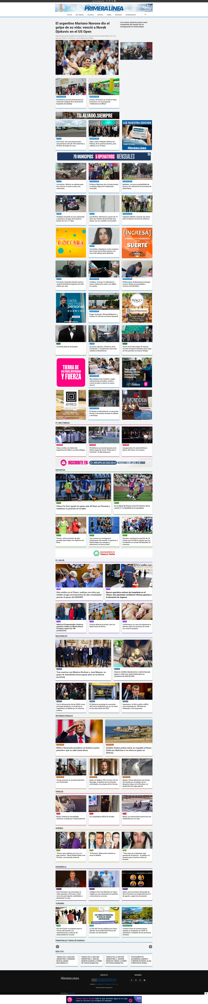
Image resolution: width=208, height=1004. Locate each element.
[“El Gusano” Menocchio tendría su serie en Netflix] (104, 840)
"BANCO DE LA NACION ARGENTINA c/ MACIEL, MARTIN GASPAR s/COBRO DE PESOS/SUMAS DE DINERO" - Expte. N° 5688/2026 (91, 962)
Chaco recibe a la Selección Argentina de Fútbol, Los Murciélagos (70, 449)
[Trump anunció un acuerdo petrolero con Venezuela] (71, 767)
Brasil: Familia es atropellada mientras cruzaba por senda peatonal (70, 818)
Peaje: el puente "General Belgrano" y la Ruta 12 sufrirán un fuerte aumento (103, 315)
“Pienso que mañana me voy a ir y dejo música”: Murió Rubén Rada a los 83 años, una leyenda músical (70, 855)
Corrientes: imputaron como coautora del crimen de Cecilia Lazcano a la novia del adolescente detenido (103, 251)
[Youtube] (115, 1)
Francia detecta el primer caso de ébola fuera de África (102, 626)
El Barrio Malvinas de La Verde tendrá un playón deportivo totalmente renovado (103, 186)
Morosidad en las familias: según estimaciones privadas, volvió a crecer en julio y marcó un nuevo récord (102, 382)
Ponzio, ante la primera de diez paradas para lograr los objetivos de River (70, 540)
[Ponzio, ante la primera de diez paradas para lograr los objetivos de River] (71, 525)
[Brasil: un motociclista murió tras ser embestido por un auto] (137, 803)
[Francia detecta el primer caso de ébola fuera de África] (104, 611)
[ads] (87, 115)
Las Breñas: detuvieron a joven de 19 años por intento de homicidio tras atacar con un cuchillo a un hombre (103, 219)
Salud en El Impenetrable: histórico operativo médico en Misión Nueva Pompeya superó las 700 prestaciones (69, 628)
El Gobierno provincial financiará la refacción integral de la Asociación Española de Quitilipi (69, 102)
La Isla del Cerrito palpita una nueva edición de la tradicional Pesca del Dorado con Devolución (103, 931)
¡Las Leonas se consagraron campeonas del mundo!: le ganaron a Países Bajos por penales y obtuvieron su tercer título (103, 541)
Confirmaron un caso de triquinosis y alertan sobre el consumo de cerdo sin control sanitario (137, 627)
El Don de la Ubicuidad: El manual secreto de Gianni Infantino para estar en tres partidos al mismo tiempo (137, 349)
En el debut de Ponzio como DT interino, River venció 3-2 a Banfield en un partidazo (132, 507)
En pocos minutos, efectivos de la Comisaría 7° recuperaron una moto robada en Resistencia (103, 349)
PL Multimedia (59, 444)
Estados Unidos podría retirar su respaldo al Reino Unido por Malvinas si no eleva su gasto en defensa (128, 750)
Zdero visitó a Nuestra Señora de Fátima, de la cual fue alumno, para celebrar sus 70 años (102, 144)
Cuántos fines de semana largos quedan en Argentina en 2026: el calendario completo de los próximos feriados (137, 932)
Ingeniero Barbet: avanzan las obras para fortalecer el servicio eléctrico (136, 218)
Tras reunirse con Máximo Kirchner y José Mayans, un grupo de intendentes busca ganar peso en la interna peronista (81, 674)
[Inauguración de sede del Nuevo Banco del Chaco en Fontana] (137, 435)
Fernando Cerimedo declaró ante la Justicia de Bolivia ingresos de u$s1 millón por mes (70, 284)
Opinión (58, 343)
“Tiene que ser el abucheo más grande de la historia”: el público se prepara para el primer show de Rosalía (136, 856)
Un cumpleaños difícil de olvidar (101, 817)
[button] (145, 15)
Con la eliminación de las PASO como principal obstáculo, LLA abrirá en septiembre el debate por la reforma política (70, 707)
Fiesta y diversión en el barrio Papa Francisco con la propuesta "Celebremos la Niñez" (103, 102)
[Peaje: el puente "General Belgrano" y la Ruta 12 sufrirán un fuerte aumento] (104, 301)
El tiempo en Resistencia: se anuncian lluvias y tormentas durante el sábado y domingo (103, 413)
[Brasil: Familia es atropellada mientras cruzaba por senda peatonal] (71, 803)
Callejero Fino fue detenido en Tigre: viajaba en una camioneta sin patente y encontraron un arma (103, 894)
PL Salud (58, 589)
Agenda (109, 14)
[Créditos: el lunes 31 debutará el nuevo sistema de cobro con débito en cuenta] (104, 269)
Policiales (90, 14)
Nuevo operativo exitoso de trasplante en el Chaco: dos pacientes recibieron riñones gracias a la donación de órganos (128, 594)
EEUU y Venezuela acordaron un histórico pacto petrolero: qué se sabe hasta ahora (77, 749)
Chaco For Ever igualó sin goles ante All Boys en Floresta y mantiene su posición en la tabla (83, 507)
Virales (58, 813)
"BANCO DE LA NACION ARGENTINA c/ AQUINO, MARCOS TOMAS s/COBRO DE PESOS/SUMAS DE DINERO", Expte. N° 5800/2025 (116, 962)
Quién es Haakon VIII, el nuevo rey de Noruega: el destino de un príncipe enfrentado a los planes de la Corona (103, 782)
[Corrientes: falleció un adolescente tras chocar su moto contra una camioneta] (71, 171)
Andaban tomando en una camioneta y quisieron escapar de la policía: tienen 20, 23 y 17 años (70, 219)
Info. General (80, 14)
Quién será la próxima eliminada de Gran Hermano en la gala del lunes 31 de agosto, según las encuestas (137, 894)
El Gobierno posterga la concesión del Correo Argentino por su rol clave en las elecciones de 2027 (103, 706)
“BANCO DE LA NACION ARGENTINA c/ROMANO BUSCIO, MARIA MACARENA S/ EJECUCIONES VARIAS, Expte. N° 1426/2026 (65, 962)
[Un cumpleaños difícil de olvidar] (104, 803)
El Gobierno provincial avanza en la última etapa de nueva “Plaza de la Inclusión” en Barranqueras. (102, 450)
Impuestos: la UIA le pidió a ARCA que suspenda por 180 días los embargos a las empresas (135, 706)
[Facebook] (107, 1)
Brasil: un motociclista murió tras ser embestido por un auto (137, 818)
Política (69, 14)
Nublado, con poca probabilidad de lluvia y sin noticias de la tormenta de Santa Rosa (137, 186)
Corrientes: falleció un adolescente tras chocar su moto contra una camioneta (69, 186)
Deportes (100, 14)
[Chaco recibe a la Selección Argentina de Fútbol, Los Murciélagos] (71, 435)
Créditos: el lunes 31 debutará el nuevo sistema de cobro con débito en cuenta (102, 284)
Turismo (58, 925)
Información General (61, 96)
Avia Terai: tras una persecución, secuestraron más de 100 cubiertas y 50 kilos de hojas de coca (70, 144)
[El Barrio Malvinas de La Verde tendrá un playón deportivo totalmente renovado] (104, 171)
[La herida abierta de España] (71, 333)
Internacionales (131, 14)
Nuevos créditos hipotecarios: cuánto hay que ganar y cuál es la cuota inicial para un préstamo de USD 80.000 (132, 674)
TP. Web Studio (71, 993)
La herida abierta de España (67, 347)
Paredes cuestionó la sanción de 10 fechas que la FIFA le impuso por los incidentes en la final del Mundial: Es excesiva (137, 541)
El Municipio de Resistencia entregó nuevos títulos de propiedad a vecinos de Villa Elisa (136, 284)
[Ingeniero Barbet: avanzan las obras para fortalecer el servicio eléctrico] (137, 203)
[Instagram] (109, 1)
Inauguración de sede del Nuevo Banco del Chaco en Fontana (135, 449)
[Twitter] (112, 1)
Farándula (59, 888)
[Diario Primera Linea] (104, 8)
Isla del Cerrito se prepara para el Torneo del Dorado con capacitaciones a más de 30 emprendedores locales (69, 932)
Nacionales (118, 14)
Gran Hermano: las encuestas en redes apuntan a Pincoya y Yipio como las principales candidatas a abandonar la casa (69, 895)
